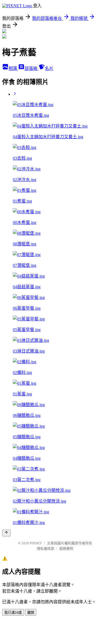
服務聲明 (66, 549)
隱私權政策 (45, 549)
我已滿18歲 (13, 613)
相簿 (13, 68)
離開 (30, 613)
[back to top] (6, 533)
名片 (49, 68)
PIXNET (36, 543)
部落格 (31, 68)
